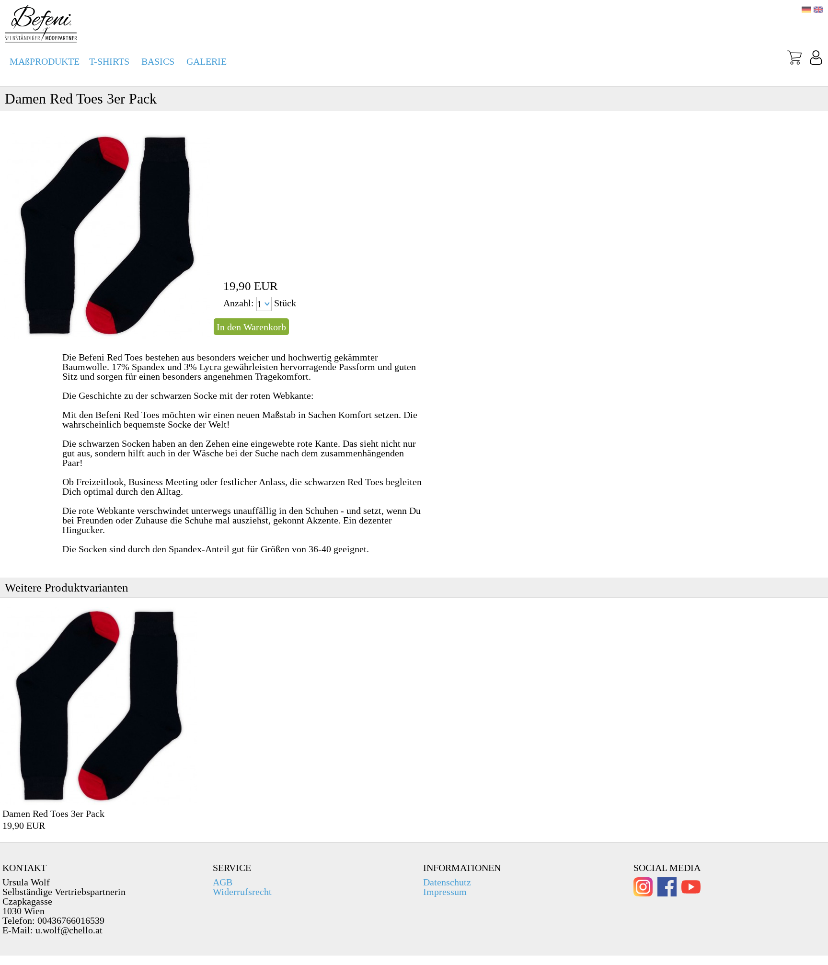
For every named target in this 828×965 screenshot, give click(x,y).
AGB (222, 882)
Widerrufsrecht (242, 891)
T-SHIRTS (109, 61)
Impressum (445, 891)
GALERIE (206, 61)
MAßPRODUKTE (45, 61)
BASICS (157, 61)
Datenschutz (447, 882)
